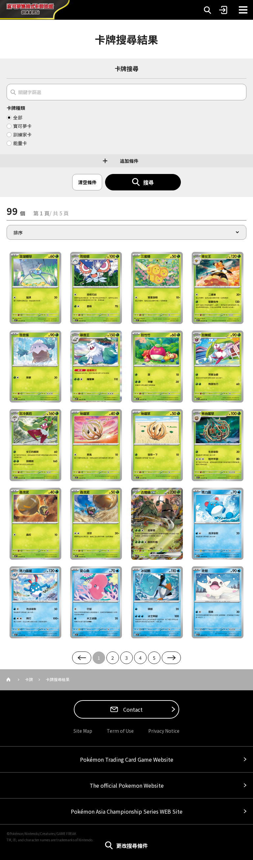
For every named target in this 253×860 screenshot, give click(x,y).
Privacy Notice (164, 730)
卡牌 (29, 679)
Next (171, 658)
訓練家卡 (22, 134)
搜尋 (148, 182)
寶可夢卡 (22, 126)
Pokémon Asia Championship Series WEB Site (127, 811)
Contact (132, 709)
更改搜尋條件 (132, 845)
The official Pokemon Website (127, 785)
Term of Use (120, 730)
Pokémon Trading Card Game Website (126, 759)
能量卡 (20, 143)
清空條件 (87, 182)
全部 (17, 117)
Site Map (82, 730)
